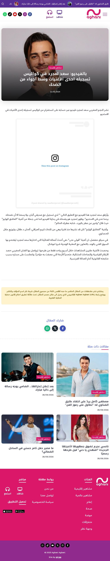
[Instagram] (25, 14)
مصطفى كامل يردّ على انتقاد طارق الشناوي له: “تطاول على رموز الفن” (87, 403)
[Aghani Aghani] (94, 14)
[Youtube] (15, 14)
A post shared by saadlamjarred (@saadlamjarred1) (55, 203)
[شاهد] (59, 12)
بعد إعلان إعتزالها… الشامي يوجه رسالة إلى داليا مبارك (34, 4)
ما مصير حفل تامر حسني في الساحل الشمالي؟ (31, 450)
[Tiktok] (10, 14)
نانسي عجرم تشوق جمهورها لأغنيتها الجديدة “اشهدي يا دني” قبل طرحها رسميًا (85, 450)
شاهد (59, 17)
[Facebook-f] (30, 14)
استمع (49, 17)
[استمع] (49, 12)
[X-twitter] (20, 14)
